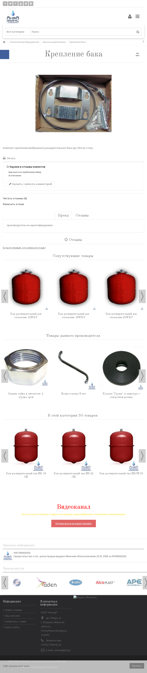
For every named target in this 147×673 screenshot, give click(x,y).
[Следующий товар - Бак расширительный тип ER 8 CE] (143, 41)
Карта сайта (12, 627)
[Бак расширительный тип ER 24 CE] (73, 447)
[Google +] (15, 3)
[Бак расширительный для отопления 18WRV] (73, 287)
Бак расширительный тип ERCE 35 (121, 473)
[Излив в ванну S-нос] (73, 367)
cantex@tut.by (62, 650)
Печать (11, 158)
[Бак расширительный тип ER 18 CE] (26, 447)
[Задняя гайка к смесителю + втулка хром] (26, 367)
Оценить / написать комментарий (31, 184)
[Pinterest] (26, 3)
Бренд (63, 215)
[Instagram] (31, 3)
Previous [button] (4, 296)
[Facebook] (5, 3)
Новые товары (13, 610)
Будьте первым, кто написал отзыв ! (24, 247)
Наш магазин (12, 615)
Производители (13, 568)
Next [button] (142, 296)
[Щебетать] (10, 3)
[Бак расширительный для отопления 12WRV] (26, 287)
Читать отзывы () (15, 198)
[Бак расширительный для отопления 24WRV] (121, 287)
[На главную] (4, 42)
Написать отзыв (13, 204)
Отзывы (82, 215)
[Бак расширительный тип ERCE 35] (121, 447)
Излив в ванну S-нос (73, 393)
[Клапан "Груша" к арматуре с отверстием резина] (121, 367)
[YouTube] (20, 3)
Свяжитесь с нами (15, 621)
